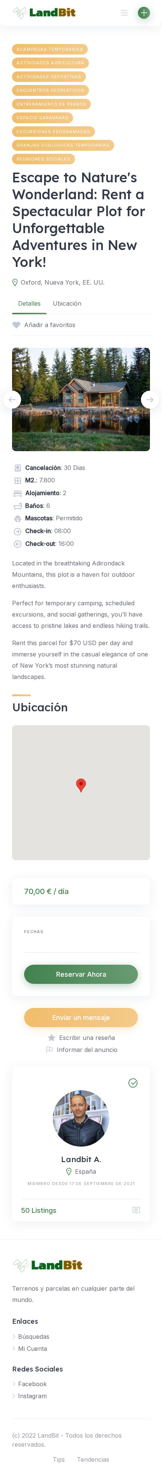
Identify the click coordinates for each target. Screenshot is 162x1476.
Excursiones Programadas (53, 131)
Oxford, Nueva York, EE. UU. (62, 282)
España (85, 1171)
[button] (81, 786)
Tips (59, 1459)
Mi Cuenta (32, 1348)
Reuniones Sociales (43, 159)
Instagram (32, 1396)
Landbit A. (81, 1159)
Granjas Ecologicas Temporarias (63, 145)
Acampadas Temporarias (50, 49)
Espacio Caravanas (43, 117)
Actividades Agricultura (50, 62)
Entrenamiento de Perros (51, 104)
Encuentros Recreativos (50, 90)
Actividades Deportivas (49, 76)
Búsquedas (33, 1336)
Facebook (32, 1384)
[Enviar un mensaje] (136, 1210)
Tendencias (93, 1459)
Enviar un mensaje (81, 1017)
